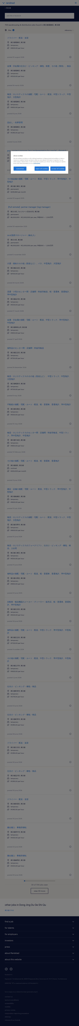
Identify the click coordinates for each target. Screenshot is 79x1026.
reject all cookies (42, 168)
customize (20, 168)
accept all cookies (57, 168)
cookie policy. (36, 163)
